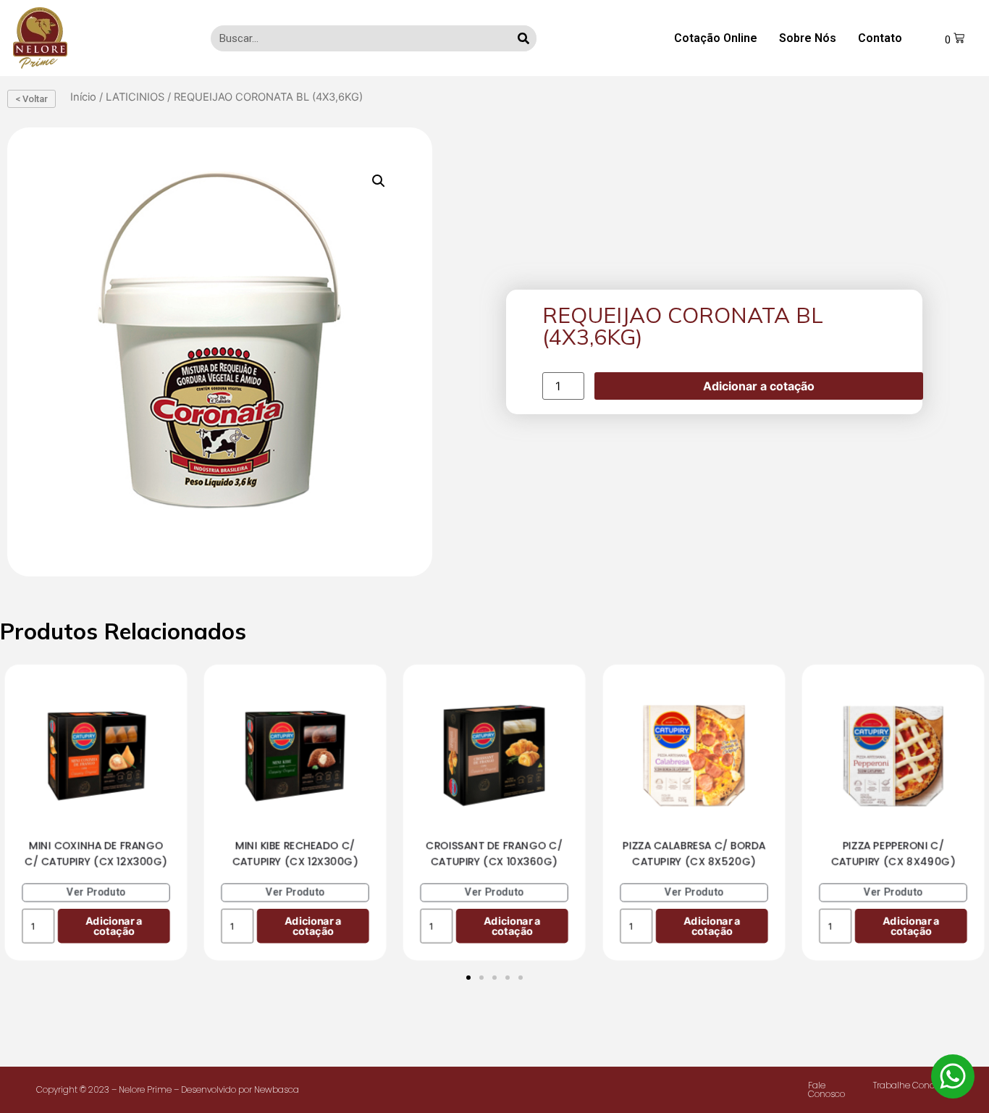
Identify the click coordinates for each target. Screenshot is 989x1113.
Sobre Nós (807, 38)
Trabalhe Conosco (911, 1085)
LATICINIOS (135, 97)
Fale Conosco (826, 1089)
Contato (880, 38)
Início (83, 97)
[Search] (523, 38)
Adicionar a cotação (759, 386)
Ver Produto (96, 892)
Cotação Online (715, 38)
